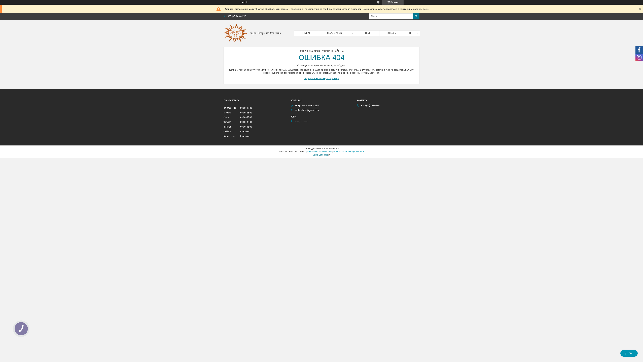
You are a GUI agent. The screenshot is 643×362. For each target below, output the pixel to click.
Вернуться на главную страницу (321, 78)
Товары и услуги (334, 33)
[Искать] (416, 16)
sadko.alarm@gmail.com (307, 110)
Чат (631, 353)
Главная (306, 33)
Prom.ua (336, 148)
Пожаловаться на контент (319, 151)
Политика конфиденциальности (348, 151)
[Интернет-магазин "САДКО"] (235, 33)
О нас (367, 33)
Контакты (391, 33)
